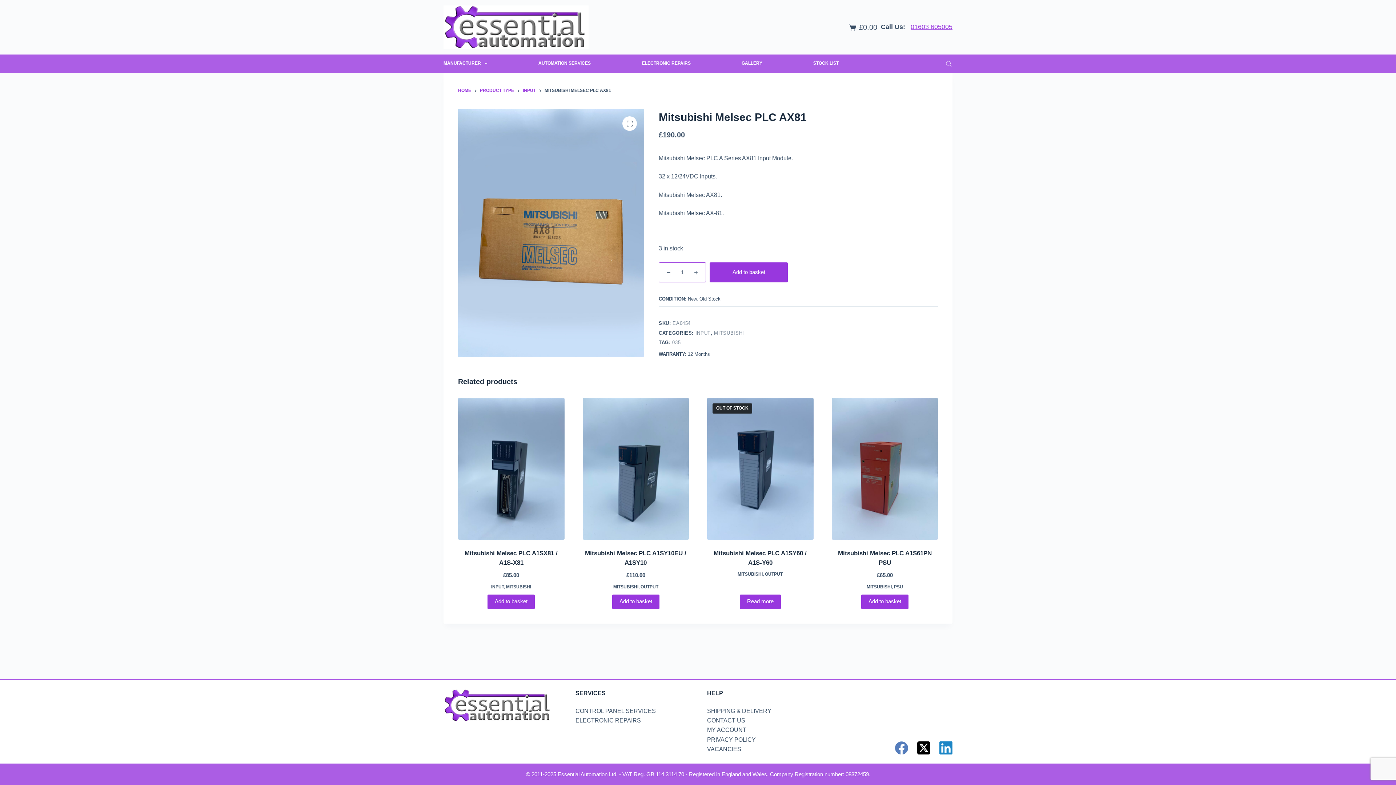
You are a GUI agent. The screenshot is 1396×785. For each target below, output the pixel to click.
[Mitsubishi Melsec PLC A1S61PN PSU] (885, 469)
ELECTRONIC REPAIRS (666, 63)
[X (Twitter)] (923, 747)
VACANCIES (724, 749)
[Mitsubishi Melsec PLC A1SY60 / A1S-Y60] (760, 469)
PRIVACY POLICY (731, 740)
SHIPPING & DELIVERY (739, 711)
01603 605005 (931, 27)
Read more (760, 601)
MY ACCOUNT (726, 730)
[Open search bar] (948, 64)
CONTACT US (726, 720)
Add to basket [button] (511, 601)
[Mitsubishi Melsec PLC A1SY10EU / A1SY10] (636, 469)
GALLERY (752, 63)
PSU (898, 586)
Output (649, 586)
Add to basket (749, 272)
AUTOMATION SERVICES (564, 63)
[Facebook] (901, 747)
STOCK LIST (826, 63)
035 (676, 342)
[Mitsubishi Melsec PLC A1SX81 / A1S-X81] (511, 469)
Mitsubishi (729, 333)
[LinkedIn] (945, 747)
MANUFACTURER (462, 63)
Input (703, 333)
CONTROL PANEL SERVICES (615, 711)
